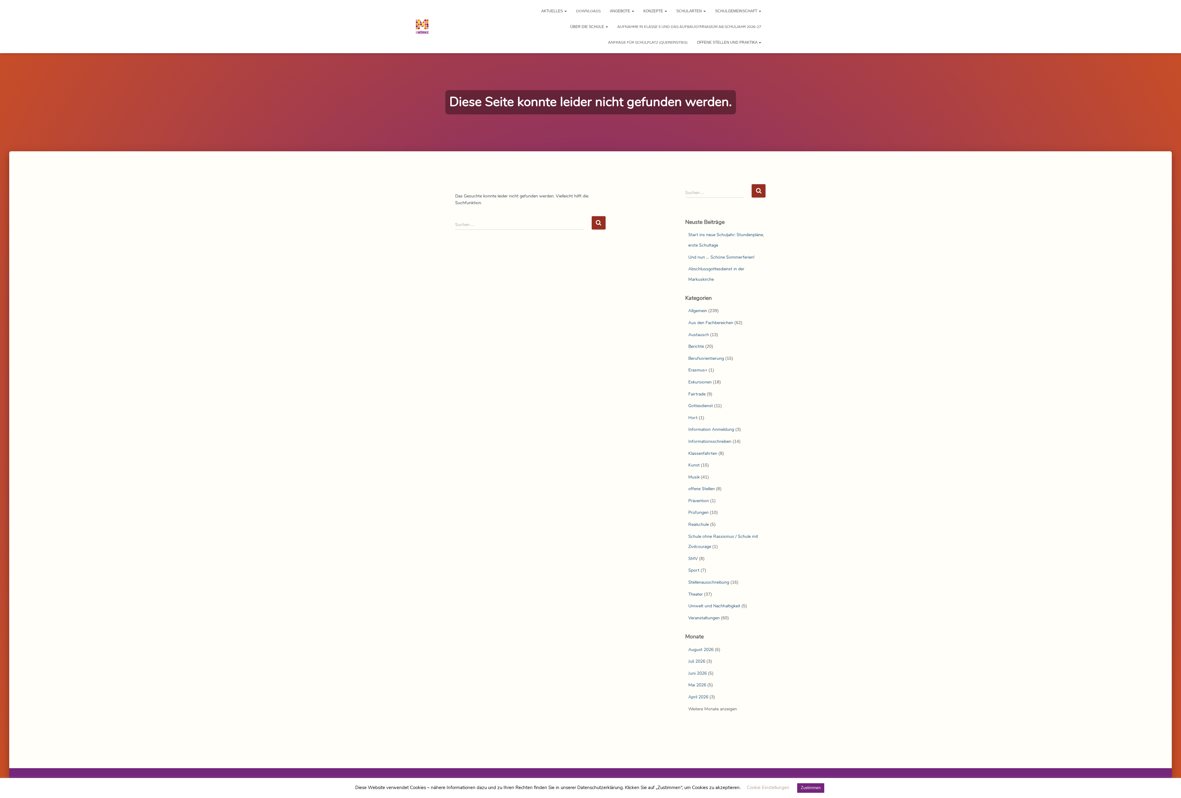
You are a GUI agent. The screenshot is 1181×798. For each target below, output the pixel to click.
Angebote (620, 11)
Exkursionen (700, 382)
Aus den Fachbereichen (710, 323)
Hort (693, 418)
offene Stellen (701, 489)
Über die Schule (587, 27)
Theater (695, 594)
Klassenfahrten (702, 453)
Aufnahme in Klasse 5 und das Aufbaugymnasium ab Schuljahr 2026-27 (689, 26)
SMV (693, 559)
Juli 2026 (696, 661)
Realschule (698, 524)
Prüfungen (698, 512)
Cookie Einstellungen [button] (768, 787)
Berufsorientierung (706, 358)
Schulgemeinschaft (736, 11)
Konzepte (653, 11)
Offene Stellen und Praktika (727, 42)
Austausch (698, 335)
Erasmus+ (697, 370)
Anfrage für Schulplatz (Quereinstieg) (648, 42)
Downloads (588, 11)
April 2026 (698, 697)
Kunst (694, 465)
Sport (693, 570)
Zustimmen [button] (811, 788)
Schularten (689, 11)
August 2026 (701, 650)
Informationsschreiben (709, 441)
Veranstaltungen (704, 618)
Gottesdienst (700, 406)
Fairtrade (697, 394)
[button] (565, 11)
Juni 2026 (697, 673)
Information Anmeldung (711, 429)
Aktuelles (552, 11)
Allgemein (697, 311)
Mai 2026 (697, 685)
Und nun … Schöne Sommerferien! (721, 257)
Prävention (698, 501)
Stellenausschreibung (708, 582)
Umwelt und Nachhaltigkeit (714, 606)
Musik (694, 477)
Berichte (696, 346)
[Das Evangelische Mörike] (422, 26)
